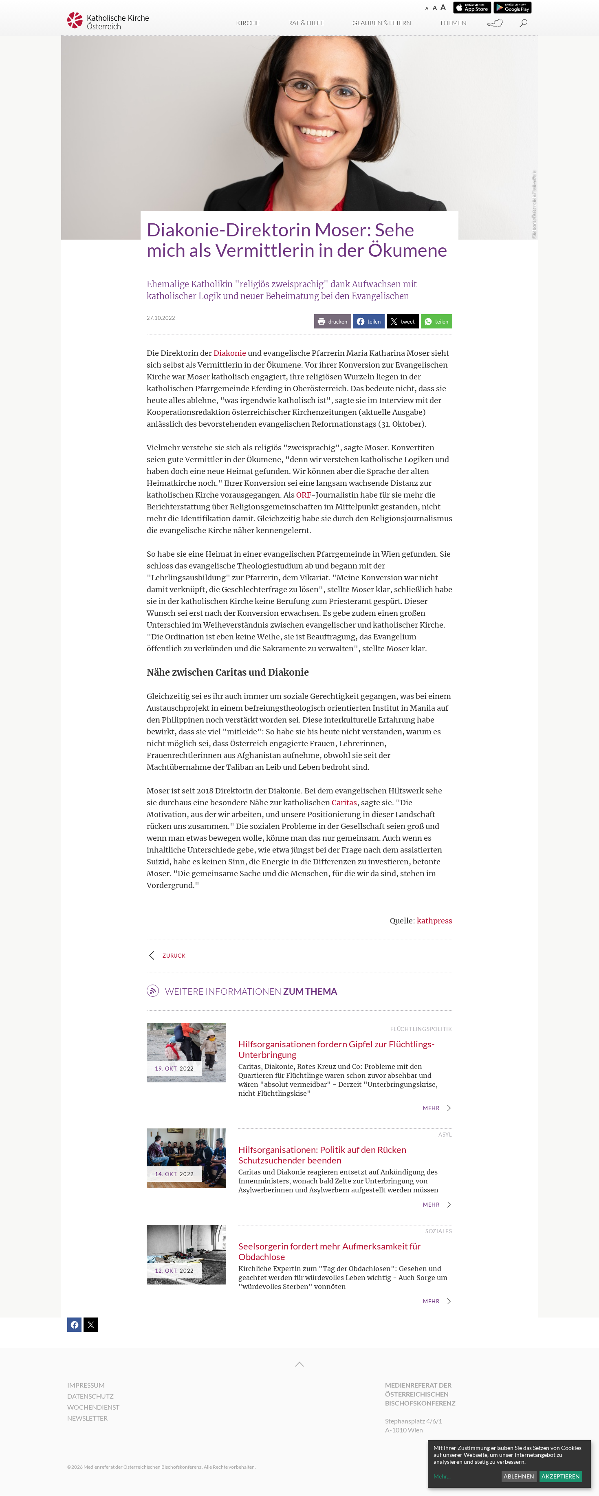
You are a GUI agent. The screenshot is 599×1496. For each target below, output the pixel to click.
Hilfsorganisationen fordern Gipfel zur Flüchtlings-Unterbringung (336, 1049)
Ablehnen (519, 1476)
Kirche (248, 23)
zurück (174, 955)
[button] (332, 321)
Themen (453, 23)
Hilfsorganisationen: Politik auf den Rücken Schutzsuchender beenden (322, 1155)
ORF (303, 495)
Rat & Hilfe (306, 23)
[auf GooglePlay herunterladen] (512, 7)
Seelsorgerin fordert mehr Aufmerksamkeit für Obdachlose (329, 1251)
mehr (431, 1108)
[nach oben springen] (299, 1364)
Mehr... (442, 1476)
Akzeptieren (561, 1476)
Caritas (344, 802)
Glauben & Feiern (381, 23)
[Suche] (523, 23)
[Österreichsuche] (495, 23)
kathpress (434, 920)
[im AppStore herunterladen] (472, 7)
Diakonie (230, 353)
